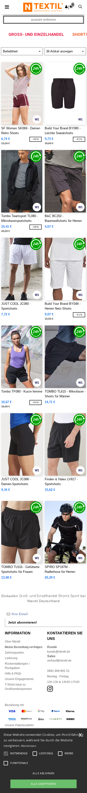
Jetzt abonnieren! (22, 622)
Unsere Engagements (19, 679)
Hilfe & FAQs (13, 673)
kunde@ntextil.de (58, 651)
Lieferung (11, 658)
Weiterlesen (28, 746)
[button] (66, 7)
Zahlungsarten (14, 652)
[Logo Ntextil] (43, 7)
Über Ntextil (12, 641)
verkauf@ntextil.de (59, 660)
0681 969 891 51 (58, 671)
